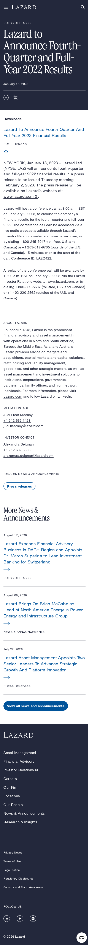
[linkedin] (6, 97)
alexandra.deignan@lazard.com (28, 455)
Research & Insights (20, 822)
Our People (12, 804)
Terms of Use (12, 861)
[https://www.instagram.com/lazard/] (33, 918)
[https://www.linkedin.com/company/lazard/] (6, 918)
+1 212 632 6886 (16, 450)
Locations (11, 796)
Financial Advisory (19, 761)
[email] (15, 97)
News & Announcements (24, 813)
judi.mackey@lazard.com (23, 426)
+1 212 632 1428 (16, 420)
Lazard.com (12, 396)
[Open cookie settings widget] (81, 937)
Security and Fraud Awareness (23, 887)
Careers (10, 778)
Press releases (19, 486)
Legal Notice (11, 870)
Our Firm (11, 787)
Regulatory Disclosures (18, 878)
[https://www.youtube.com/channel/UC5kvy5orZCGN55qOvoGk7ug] (20, 918)
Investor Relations (18, 770)
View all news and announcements (36, 706)
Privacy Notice (12, 852)
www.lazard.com (18, 196)
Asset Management (19, 752)
